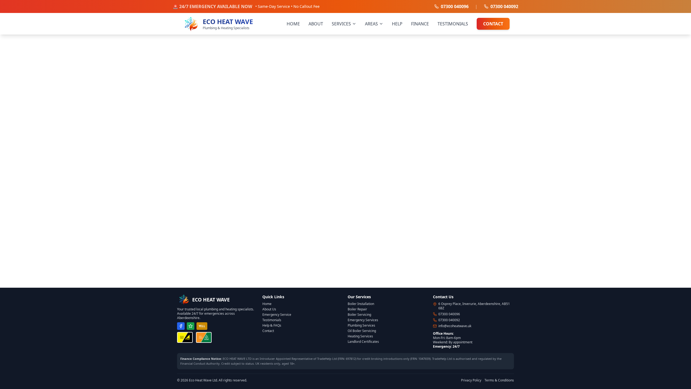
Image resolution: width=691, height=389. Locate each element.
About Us (269, 309)
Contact (268, 330)
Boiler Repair (357, 309)
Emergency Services (363, 320)
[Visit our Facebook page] (181, 326)
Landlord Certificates (363, 341)
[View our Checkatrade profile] (190, 326)
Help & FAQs (271, 325)
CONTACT (493, 24)
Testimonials (271, 320)
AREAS (371, 24)
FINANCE (420, 24)
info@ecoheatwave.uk (454, 326)
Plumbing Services (361, 325)
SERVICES (341, 24)
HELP (397, 24)
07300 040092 (504, 6)
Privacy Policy (471, 380)
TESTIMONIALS (453, 24)
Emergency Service (276, 314)
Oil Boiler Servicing (362, 330)
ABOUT (316, 24)
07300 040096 (455, 6)
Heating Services (360, 336)
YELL (202, 326)
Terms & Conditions (499, 380)
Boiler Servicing (359, 314)
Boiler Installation (361, 303)
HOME (293, 24)
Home (267, 303)
